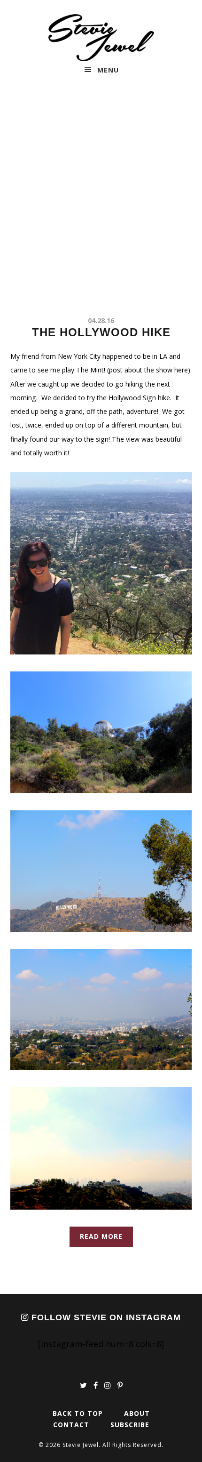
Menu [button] (108, 69)
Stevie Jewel (101, 37)
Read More (101, 1236)
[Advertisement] (101, 199)
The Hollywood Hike (101, 332)
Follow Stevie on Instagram (105, 1317)
